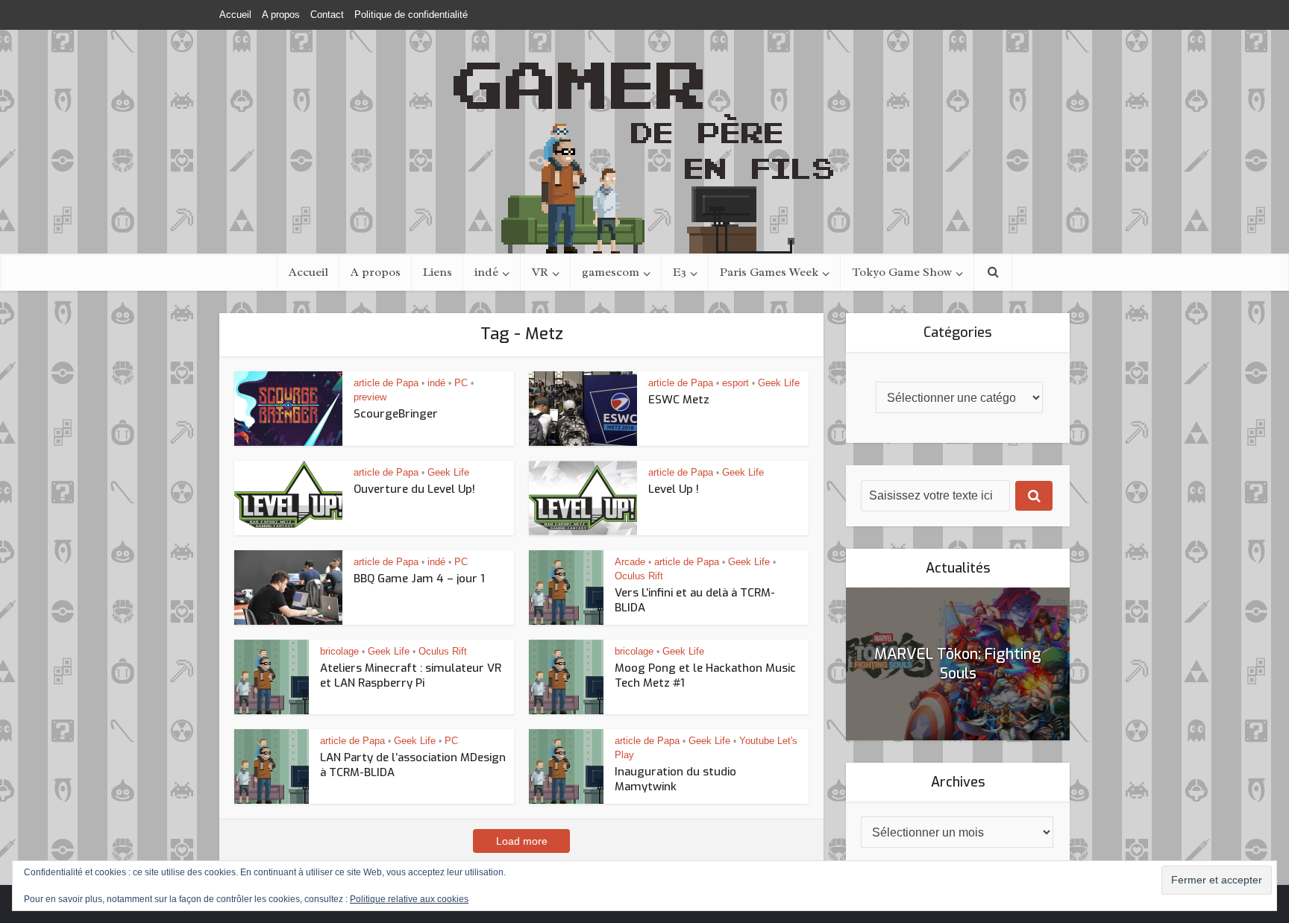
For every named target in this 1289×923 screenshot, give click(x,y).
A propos (281, 14)
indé (486, 272)
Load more (522, 841)
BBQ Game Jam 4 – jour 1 (419, 578)
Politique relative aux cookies (409, 899)
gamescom (610, 272)
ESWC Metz (678, 399)
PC (461, 382)
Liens (437, 272)
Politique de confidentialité (411, 14)
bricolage (339, 651)
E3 (679, 272)
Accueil (235, 14)
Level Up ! (673, 489)
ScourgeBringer (396, 413)
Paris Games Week (769, 272)
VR (540, 272)
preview (370, 397)
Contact (327, 14)
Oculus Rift (639, 576)
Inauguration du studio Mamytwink (675, 779)
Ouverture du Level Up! (414, 489)
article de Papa (386, 382)
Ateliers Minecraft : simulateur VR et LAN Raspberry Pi (410, 675)
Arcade (630, 561)
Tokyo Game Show (902, 272)
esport (735, 382)
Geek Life (779, 382)
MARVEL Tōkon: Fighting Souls (957, 664)
